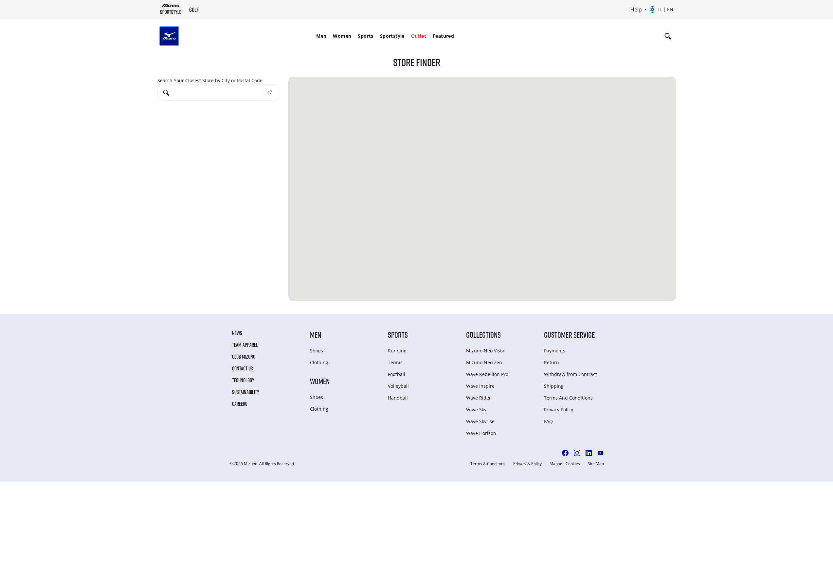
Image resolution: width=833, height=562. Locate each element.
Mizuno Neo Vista (485, 350)
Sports (365, 36)
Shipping (554, 386)
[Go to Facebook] (565, 453)
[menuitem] (321, 36)
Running (397, 350)
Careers (239, 404)
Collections (483, 334)
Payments (554, 350)
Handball (398, 398)
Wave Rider (478, 398)
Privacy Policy (558, 409)
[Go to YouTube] (600, 453)
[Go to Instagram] (577, 453)
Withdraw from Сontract (570, 374)
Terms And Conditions (568, 398)
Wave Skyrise (480, 421)
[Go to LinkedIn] (589, 453)
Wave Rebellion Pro (487, 374)
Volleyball (398, 386)
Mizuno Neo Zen (484, 362)
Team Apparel (245, 345)
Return (551, 362)
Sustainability (245, 392)
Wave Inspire (480, 386)
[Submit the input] (269, 93)
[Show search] (667, 36)
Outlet (418, 36)
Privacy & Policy (527, 463)
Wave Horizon (481, 433)
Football (396, 374)
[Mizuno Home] (170, 9)
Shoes (316, 350)
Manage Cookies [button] (565, 463)
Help (636, 9)
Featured (443, 36)
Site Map (596, 463)
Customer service (569, 334)
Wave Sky (476, 409)
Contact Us (242, 368)
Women (342, 36)
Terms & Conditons (487, 463)
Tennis (395, 362)
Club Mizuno (243, 356)
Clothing (319, 362)
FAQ (548, 421)
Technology (243, 380)
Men (321, 36)
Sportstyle (392, 36)
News (237, 333)
